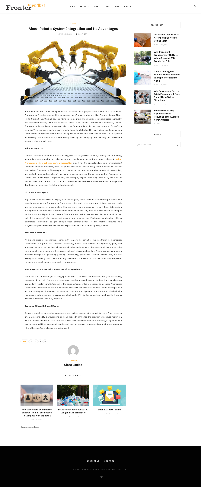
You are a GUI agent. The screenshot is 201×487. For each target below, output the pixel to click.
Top (101, 477)
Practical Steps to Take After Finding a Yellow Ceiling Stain (166, 37)
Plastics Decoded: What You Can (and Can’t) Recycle (73, 411)
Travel (106, 6)
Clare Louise (73, 365)
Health (127, 6)
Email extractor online (109, 409)
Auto (72, 6)
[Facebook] (11, 120)
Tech (96, 6)
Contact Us (93, 461)
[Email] (11, 141)
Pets (117, 6)
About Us (109, 461)
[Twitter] (11, 127)
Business (84, 6)
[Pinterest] (11, 134)
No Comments (82, 34)
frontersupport (119, 469)
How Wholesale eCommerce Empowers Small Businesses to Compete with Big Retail (36, 412)
